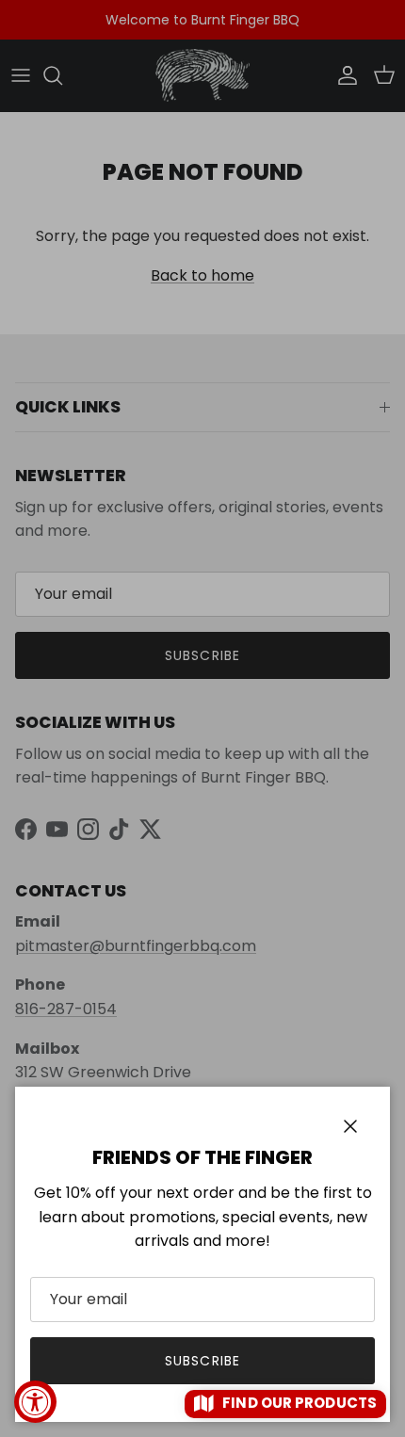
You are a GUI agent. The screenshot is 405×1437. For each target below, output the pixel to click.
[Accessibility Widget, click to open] (35, 1401)
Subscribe (202, 1360)
